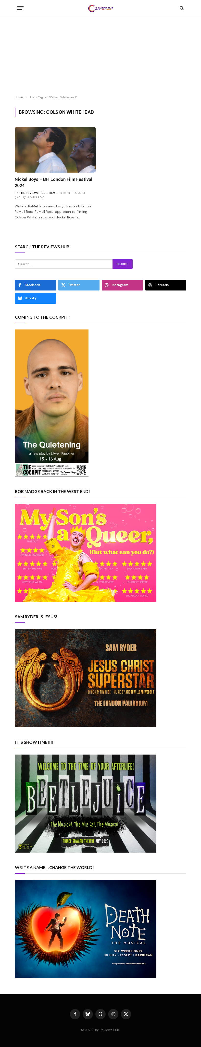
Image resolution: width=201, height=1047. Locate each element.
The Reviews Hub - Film (37, 193)
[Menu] (20, 7)
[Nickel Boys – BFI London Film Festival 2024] (55, 150)
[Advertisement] (100, 56)
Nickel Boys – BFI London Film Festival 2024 (53, 182)
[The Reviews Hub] (100, 8)
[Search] (181, 7)
